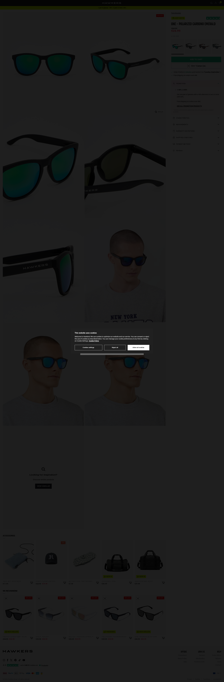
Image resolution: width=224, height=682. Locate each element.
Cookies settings (88, 347)
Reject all (115, 347)
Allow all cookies (138, 347)
